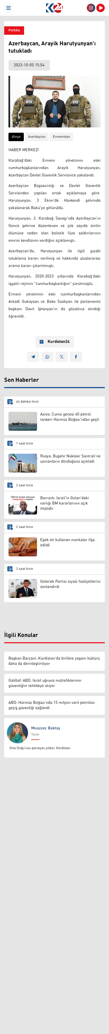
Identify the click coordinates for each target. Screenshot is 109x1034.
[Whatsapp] (47, 357)
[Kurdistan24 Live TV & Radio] (100, 8)
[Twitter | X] (62, 357)
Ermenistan (61, 136)
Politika (14, 30)
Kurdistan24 (59, 341)
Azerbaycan (37, 136)
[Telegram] (33, 357)
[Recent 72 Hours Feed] (91, 8)
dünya (16, 136)
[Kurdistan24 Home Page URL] (54, 8)
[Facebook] (76, 357)
